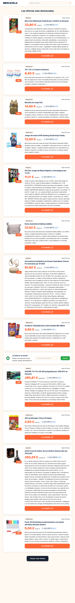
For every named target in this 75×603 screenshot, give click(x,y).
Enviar (65, 358)
